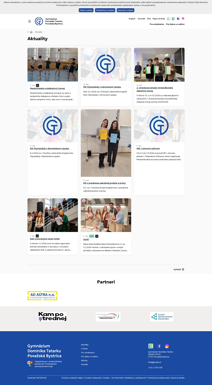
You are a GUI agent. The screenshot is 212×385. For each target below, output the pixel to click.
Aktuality (84, 345)
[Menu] (29, 21)
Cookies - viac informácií (113, 378)
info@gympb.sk (154, 362)
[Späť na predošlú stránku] (28, 32)
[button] (168, 18)
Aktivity (84, 360)
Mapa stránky (159, 19)
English (132, 19)
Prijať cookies (86, 10)
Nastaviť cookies (125, 10)
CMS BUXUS (41, 378)
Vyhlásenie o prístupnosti (135, 378)
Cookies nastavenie (93, 378)
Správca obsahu (178, 378)
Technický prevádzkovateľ (158, 378)
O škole (84, 348)
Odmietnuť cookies (105, 10)
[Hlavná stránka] (31, 32)
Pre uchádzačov (157, 24)
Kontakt (141, 19)
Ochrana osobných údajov (72, 378)
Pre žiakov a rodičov (175, 24)
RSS (149, 19)
